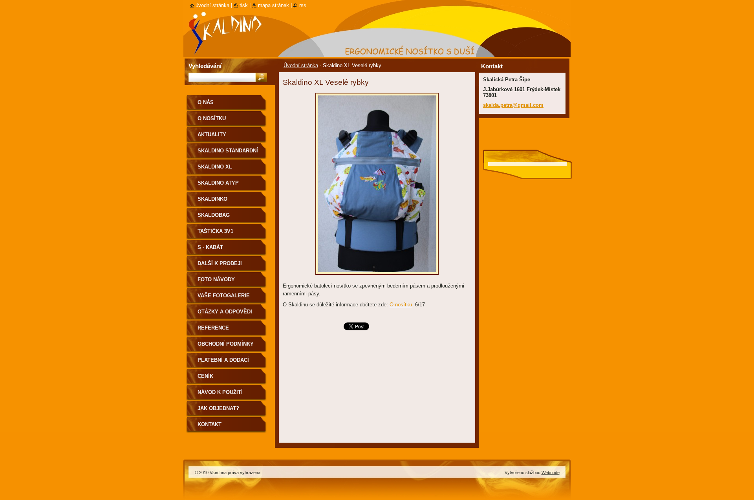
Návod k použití (220, 392)
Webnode (551, 472)
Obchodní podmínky (226, 344)
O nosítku (401, 305)
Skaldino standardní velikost (228, 153)
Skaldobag (214, 215)
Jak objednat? (218, 408)
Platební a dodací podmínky (223, 362)
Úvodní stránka (301, 65)
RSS (302, 5)
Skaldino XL (215, 167)
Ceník (205, 376)
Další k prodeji (220, 263)
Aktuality (212, 134)
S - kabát (210, 247)
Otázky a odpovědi (225, 312)
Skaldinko (212, 199)
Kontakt (209, 424)
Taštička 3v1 (215, 231)
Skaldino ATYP (218, 183)
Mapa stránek (273, 5)
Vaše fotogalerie (224, 296)
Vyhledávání (204, 65)
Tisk (244, 5)
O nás (206, 102)
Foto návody (216, 279)
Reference (213, 328)
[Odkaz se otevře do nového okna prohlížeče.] (377, 277)
